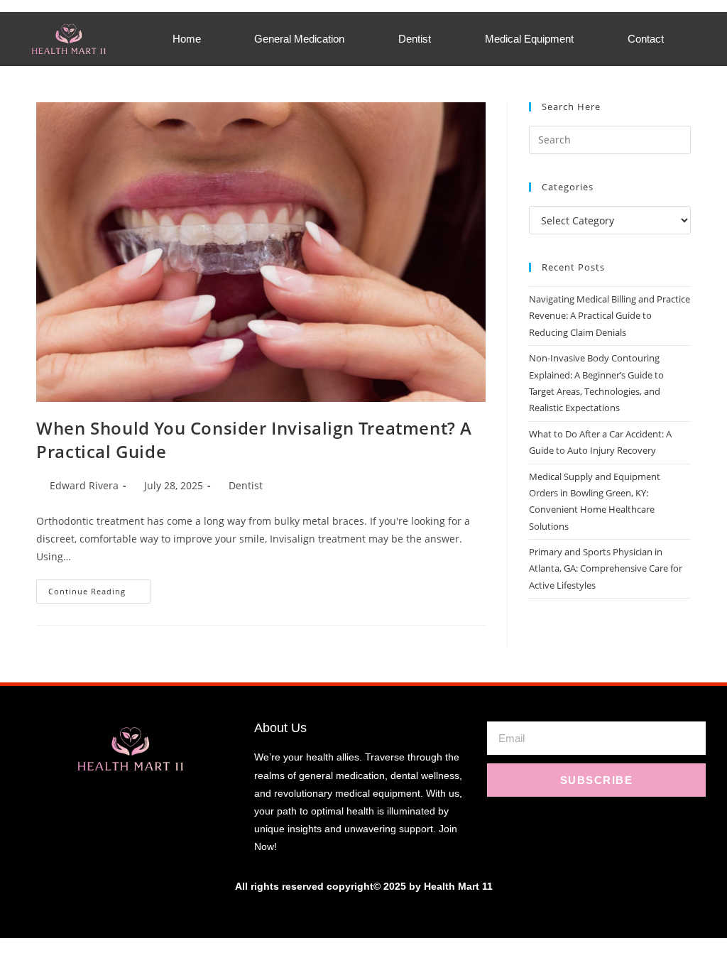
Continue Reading (99, 587)
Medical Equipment (529, 39)
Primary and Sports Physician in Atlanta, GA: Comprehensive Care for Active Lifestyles (605, 568)
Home (187, 39)
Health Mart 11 (458, 886)
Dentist (414, 39)
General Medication (299, 39)
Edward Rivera (84, 485)
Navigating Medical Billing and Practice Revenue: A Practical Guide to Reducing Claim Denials (609, 316)
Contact (646, 39)
